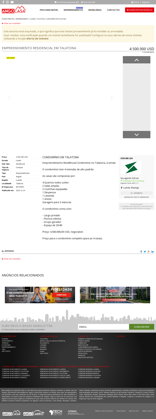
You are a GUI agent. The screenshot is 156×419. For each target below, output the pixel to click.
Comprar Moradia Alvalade (89, 371)
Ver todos (6, 351)
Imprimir (9, 251)
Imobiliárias (95, 10)
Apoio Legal (83, 353)
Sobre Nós (82, 343)
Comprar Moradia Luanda (88, 369)
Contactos (113, 10)
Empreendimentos (73, 10)
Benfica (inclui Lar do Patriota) (52, 341)
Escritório (6, 345)
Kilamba (43, 347)
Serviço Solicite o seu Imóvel (90, 349)
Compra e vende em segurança (90, 339)
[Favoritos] (136, 193)
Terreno (5, 343)
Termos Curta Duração (104, 411)
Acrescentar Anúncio (140, 10)
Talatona (41, 19)
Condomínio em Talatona (56, 19)
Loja (3, 349)
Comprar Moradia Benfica (88, 373)
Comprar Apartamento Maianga (15, 373)
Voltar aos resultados (12, 23)
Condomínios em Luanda (88, 347)
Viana (42, 351)
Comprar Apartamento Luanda (14, 369)
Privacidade (121, 411)
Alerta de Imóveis (37, 38)
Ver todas (44, 353)
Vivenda (5, 339)
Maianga (43, 349)
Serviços (81, 355)
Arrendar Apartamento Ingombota (54, 371)
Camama (43, 345)
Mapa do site (83, 345)
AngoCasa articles (85, 357)
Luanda (33, 19)
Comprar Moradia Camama (89, 378)
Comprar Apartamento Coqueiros (16, 375)
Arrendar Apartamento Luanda (53, 369)
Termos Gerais (84, 341)
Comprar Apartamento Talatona (15, 371)
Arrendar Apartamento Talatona (53, 373)
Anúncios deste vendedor (136, 197)
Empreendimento (22, 19)
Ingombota (44, 343)
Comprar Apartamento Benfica (14, 378)
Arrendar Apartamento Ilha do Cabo (55, 375)
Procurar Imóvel (49, 10)
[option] (60, 97)
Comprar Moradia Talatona (89, 375)
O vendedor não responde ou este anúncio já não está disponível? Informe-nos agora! (136, 206)
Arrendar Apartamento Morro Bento (55, 378)
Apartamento (7, 341)
